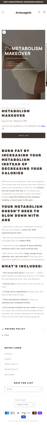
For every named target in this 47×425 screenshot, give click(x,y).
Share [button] (6, 335)
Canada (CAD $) (22, 404)
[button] (2, 12)
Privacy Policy (11, 364)
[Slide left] (18, 103)
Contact (9, 354)
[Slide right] (28, 103)
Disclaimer (10, 375)
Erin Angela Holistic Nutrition (20, 421)
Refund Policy (11, 369)
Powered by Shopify (33, 421)
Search (8, 359)
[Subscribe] (39, 389)
